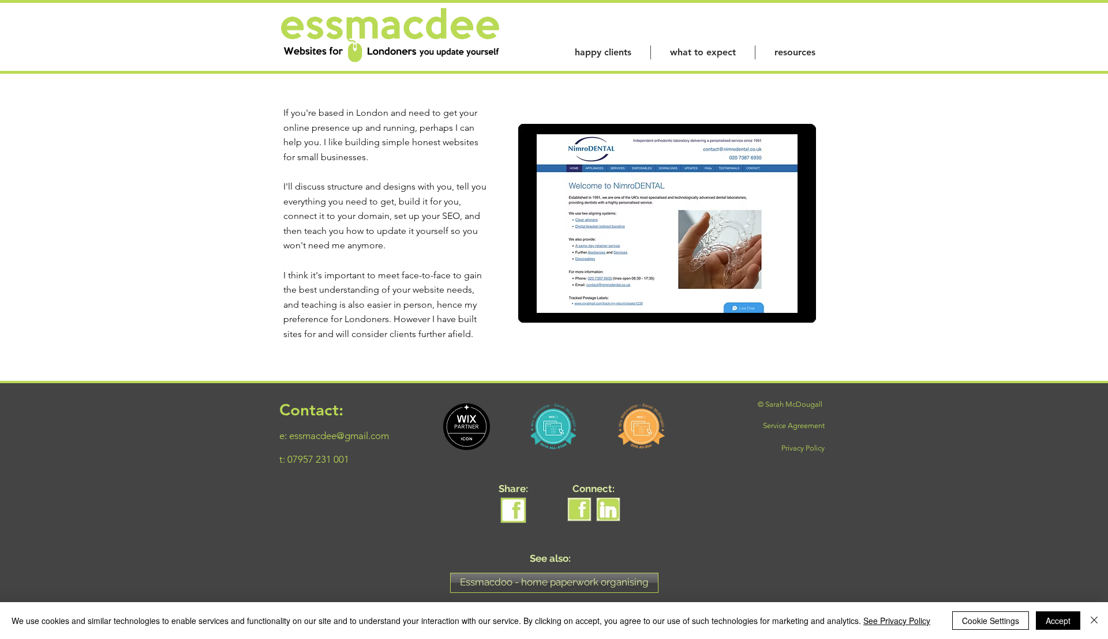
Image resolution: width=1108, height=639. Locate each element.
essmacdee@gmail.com (339, 435)
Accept (1058, 620)
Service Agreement (794, 425)
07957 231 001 (318, 459)
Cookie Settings (990, 620)
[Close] (1094, 620)
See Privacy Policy (896, 620)
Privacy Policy (803, 448)
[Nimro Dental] (667, 223)
